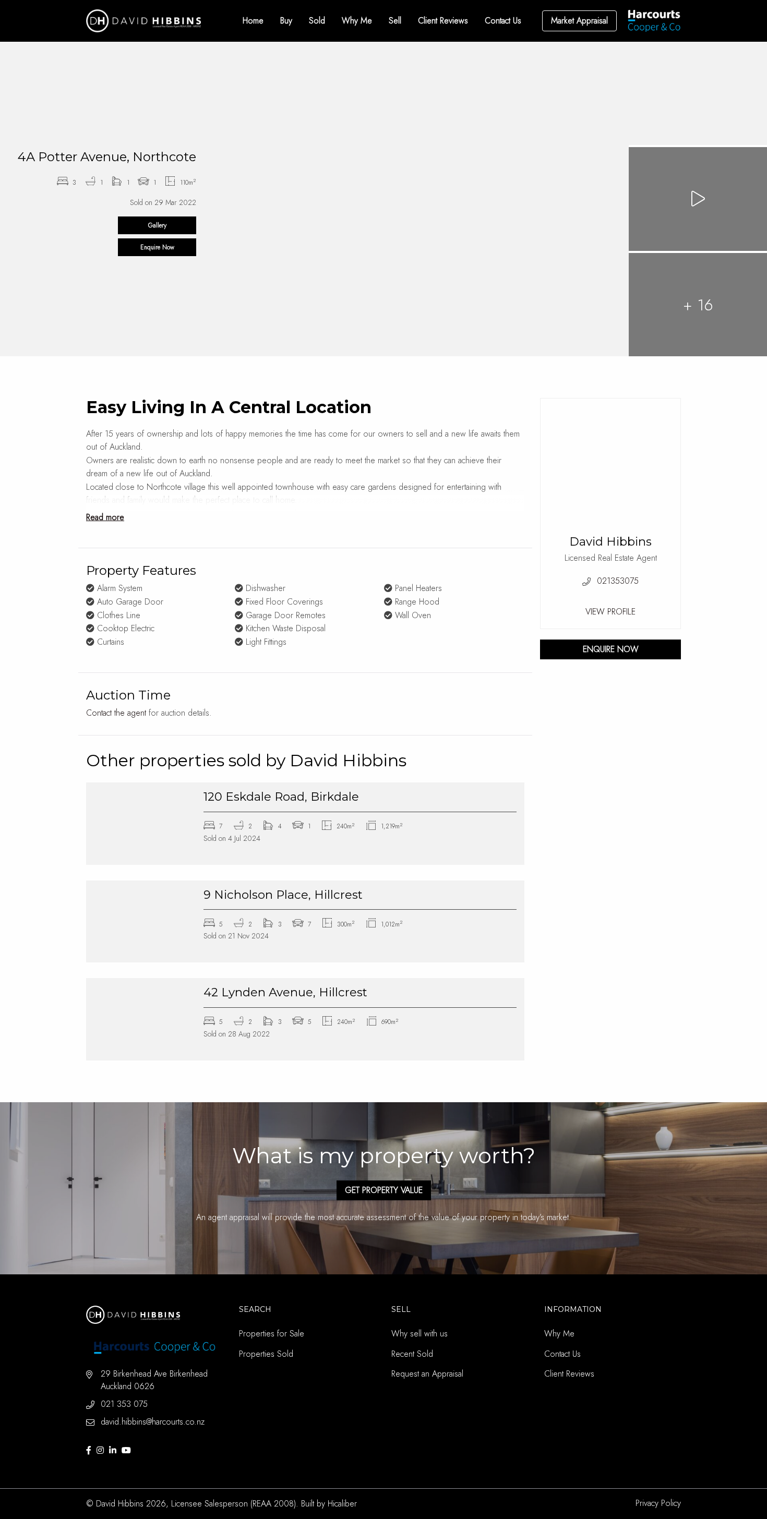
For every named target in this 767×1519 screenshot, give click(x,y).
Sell (395, 21)
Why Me (357, 21)
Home (253, 21)
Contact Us (503, 21)
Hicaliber (342, 1504)
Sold (317, 21)
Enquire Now (157, 247)
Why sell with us (419, 1334)
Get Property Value (384, 1190)
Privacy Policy (658, 1503)
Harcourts (654, 21)
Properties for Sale (271, 1334)
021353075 (618, 581)
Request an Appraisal (427, 1374)
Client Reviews (443, 21)
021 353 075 (124, 1404)
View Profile (610, 612)
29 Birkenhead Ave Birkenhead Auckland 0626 (154, 1380)
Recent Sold (412, 1354)
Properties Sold (266, 1354)
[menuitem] (253, 21)
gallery (157, 225)
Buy (286, 21)
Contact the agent (116, 713)
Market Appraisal (579, 21)
